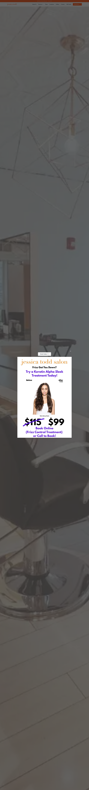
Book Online (43, 354)
